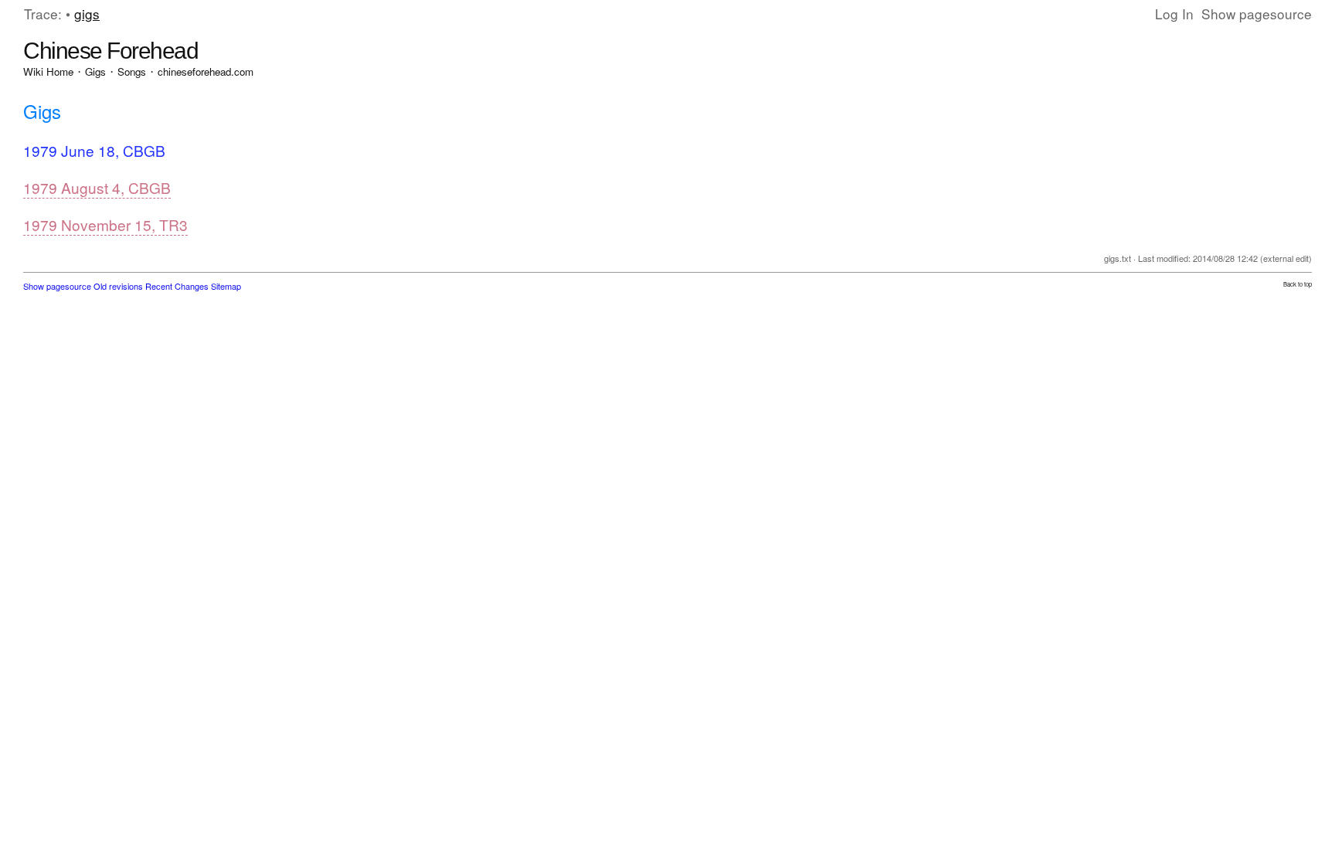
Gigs (95, 71)
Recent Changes (177, 286)
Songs (131, 71)
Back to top (1297, 284)
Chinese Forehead (110, 50)
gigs (87, 13)
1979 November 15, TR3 (105, 224)
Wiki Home (48, 71)
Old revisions (118, 286)
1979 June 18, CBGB (94, 150)
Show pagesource (1256, 13)
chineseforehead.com (205, 71)
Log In (1174, 13)
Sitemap (226, 286)
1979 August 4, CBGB (97, 187)
